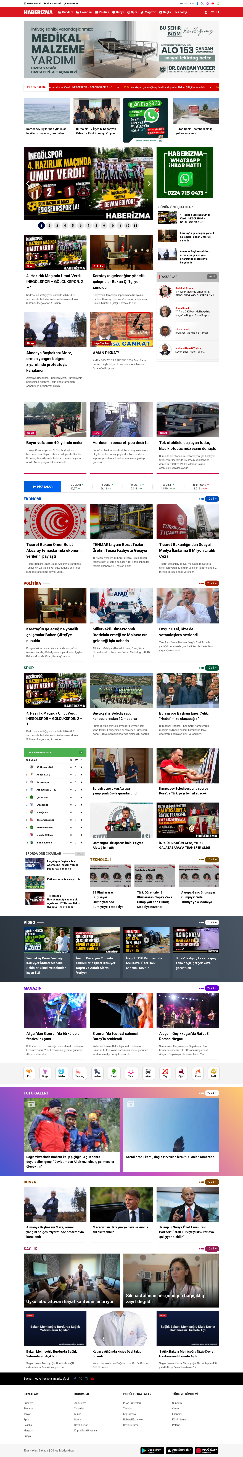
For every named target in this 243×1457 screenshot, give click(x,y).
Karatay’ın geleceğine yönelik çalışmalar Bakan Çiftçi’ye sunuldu (56, 87)
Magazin (150, 12)
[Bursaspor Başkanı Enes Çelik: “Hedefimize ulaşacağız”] (188, 690)
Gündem (67, 12)
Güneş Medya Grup (62, 1450)
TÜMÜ (212, 276)
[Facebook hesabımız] (197, 3)
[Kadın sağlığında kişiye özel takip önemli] (121, 1328)
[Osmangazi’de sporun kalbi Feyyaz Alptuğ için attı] (121, 820)
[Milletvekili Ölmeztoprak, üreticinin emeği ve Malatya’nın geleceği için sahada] (121, 605)
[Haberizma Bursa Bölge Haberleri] (38, 14)
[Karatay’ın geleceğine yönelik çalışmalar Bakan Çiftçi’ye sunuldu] (167, 241)
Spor (134, 12)
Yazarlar (79, 1408)
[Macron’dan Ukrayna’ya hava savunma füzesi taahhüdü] (121, 1204)
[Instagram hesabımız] (208, 3)
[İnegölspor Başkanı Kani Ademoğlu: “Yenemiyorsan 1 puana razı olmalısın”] (34, 869)
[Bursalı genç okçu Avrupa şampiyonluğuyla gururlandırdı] (121, 766)
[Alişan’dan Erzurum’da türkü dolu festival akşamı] (55, 1010)
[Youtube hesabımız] (213, 3)
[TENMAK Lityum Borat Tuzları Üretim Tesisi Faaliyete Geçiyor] (121, 521)
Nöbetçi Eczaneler (133, 1419)
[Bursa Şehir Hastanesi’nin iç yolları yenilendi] (196, 111)
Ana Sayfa (80, 1403)
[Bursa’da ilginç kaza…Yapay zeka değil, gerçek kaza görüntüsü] (196, 940)
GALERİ (34, 3)
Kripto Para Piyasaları (86, 1430)
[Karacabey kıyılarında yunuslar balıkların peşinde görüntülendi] (47, 111)
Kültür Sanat (179, 1419)
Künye (77, 1414)
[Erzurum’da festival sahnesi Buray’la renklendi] (121, 1010)
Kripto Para (129, 1414)
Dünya (120, 12)
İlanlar (27, 1414)
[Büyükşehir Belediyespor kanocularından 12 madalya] (121, 690)
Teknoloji (180, 12)
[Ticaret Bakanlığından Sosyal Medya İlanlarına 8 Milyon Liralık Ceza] (188, 521)
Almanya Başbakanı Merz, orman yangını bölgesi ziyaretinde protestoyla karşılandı (159, 87)
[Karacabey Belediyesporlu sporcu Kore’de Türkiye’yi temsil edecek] (188, 766)
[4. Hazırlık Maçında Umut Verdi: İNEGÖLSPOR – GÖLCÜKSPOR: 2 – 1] (167, 223)
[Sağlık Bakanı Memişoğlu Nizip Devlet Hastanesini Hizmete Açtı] (188, 1328)
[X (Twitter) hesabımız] (202, 3)
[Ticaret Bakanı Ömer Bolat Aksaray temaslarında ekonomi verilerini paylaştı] (55, 521)
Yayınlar (127, 1408)
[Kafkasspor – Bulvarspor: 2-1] (34, 887)
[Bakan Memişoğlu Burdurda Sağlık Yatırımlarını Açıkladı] (55, 1328)
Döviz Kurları (81, 1425)
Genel (30, 433)
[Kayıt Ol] (206, 12)
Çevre (175, 1408)
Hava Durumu (131, 1425)
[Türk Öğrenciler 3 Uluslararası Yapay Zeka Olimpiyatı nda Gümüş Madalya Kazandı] (154, 875)
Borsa (77, 1419)
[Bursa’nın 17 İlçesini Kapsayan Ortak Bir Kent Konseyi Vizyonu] (96, 111)
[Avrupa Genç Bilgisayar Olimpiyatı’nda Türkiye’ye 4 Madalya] (199, 875)
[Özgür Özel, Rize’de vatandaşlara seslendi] (188, 605)
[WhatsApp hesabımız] (218, 3)
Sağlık (167, 12)
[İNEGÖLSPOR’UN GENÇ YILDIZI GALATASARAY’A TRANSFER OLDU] (188, 820)
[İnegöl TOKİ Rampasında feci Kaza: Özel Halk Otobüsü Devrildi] (146, 940)
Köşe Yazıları (101, 343)
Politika (104, 12)
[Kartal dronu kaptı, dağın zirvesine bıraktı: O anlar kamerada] (171, 1125)
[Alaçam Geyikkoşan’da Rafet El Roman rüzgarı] (188, 1010)
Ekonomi (86, 12)
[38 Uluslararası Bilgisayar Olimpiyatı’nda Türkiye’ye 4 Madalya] (110, 875)
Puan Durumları (132, 1403)
